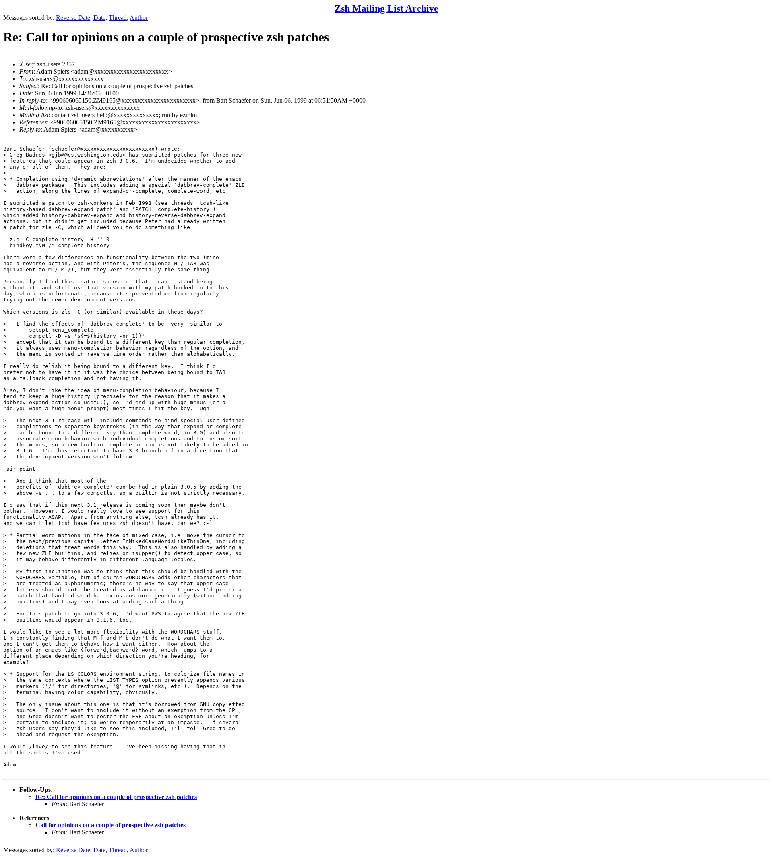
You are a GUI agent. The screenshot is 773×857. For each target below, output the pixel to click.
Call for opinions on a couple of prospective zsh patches (110, 825)
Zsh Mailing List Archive (386, 8)
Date (99, 17)
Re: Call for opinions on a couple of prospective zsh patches (116, 796)
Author (139, 17)
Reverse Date (73, 17)
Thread (118, 17)
